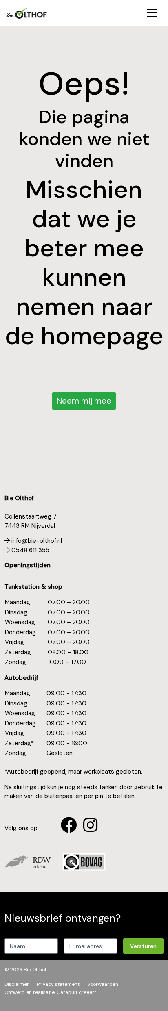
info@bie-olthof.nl (36, 541)
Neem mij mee (84, 400)
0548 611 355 (29, 550)
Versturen (143, 946)
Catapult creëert (76, 992)
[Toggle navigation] (152, 13)
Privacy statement (58, 984)
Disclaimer (16, 984)
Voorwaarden (102, 984)
